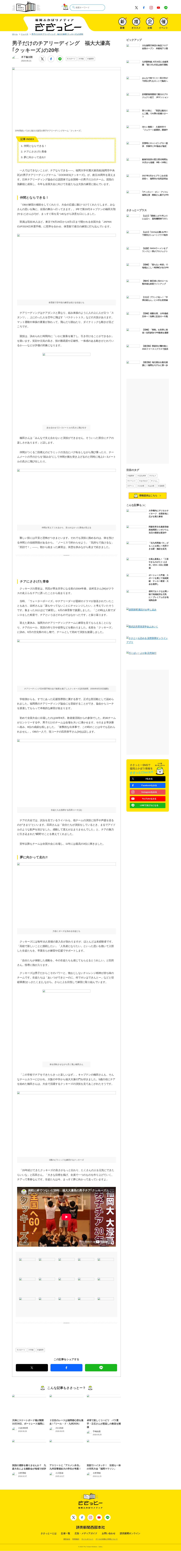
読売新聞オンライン (130, 1533)
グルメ (153, 476)
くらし (155, 481)
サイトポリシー (87, 1539)
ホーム (15, 34)
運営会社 (66, 1539)
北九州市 (142, 476)
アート (131, 486)
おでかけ (144, 481)
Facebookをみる (149, 785)
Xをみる (149, 779)
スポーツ (71, 59)
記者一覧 (65, 1533)
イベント (132, 481)
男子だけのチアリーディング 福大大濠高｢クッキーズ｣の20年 (57, 34)
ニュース (24, 34)
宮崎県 (161, 486)
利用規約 (75, 1539)
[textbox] (87, 7)
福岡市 (91, 59)
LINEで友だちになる (149, 805)
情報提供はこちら (148, 495)
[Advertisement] (66, 563)
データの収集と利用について (107, 1539)
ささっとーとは (49, 1533)
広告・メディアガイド (86, 1533)
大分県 (141, 486)
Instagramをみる (149, 792)
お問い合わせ (108, 1533)
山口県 (151, 486)
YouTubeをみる (149, 799)
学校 (82, 59)
